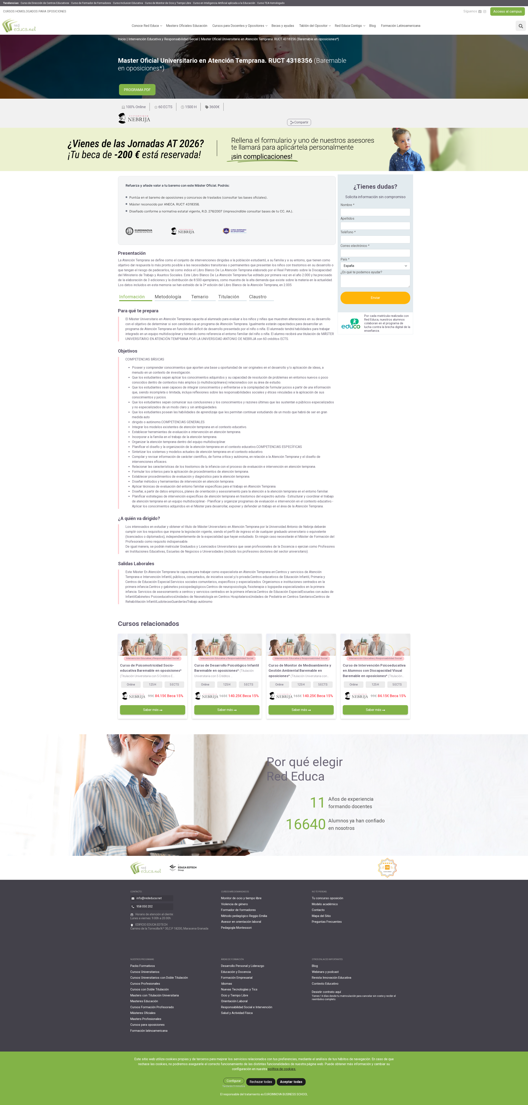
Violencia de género (234, 904)
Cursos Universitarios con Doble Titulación (159, 977)
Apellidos (347, 218)
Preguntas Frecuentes (327, 922)
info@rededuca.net (149, 898)
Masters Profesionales (145, 1019)
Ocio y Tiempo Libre (234, 995)
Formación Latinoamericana (400, 26)
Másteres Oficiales (143, 1013)
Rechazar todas (261, 1082)
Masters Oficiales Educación (186, 26)
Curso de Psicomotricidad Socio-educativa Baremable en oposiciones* (151, 670)
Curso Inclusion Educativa (128, 3)
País (345, 259)
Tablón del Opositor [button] (313, 26)
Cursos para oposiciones (147, 1025)
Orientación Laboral (234, 1001)
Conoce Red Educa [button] (145, 26)
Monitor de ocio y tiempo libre (241, 898)
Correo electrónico (355, 246)
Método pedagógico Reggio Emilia (244, 916)
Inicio (122, 39)
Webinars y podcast (325, 972)
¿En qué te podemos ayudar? (361, 272)
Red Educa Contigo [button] (348, 26)
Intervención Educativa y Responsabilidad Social (163, 39)
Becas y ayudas (282, 26)
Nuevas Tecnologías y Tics (239, 989)
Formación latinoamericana (148, 1031)
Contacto (318, 910)
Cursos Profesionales (145, 983)
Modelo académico (325, 904)
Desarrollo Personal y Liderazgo (242, 966)
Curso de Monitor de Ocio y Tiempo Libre (168, 3)
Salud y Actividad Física (237, 1013)
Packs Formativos (142, 966)
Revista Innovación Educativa (331, 977)
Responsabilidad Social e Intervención (246, 1007)
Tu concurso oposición (327, 898)
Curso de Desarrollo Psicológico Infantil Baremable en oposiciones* (226, 670)
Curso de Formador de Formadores (91, 3)
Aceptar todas (291, 1082)
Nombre (347, 205)
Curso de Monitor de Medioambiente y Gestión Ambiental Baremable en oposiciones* (300, 670)
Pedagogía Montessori (236, 928)
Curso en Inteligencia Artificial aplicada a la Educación (224, 3)
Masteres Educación (144, 1001)
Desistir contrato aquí (326, 992)
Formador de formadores (238, 910)
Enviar (375, 298)
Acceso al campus (507, 11)
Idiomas (226, 983)
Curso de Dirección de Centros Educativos (45, 3)
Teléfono (348, 232)
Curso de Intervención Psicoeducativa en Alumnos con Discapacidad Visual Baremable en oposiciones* (374, 670)
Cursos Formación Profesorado (152, 1007)
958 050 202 (145, 906)
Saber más (151, 710)
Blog (372, 26)
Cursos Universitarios (144, 972)
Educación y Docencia (236, 972)
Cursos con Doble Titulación (149, 989)
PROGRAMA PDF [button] (137, 90)
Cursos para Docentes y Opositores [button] (238, 26)
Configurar (234, 1081)
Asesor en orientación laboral (241, 922)
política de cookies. (282, 1069)
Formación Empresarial (236, 977)
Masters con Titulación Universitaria (154, 995)
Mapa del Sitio (321, 916)
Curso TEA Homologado (270, 3)
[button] (135, 297)
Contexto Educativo (325, 983)
